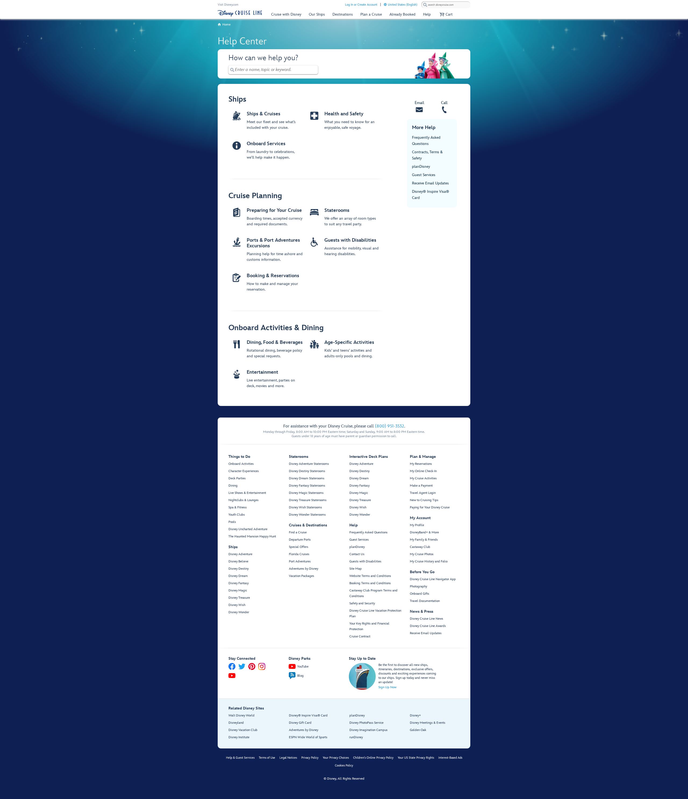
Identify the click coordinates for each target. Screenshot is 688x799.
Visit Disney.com (228, 4)
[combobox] (446, 4)
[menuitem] (385, 4)
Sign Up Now (387, 687)
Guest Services (423, 175)
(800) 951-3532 (389, 426)
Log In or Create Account (361, 4)
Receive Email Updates (430, 183)
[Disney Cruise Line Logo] (240, 13)
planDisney (421, 166)
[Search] (425, 4)
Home (226, 25)
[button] (445, 14)
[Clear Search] (314, 69)
